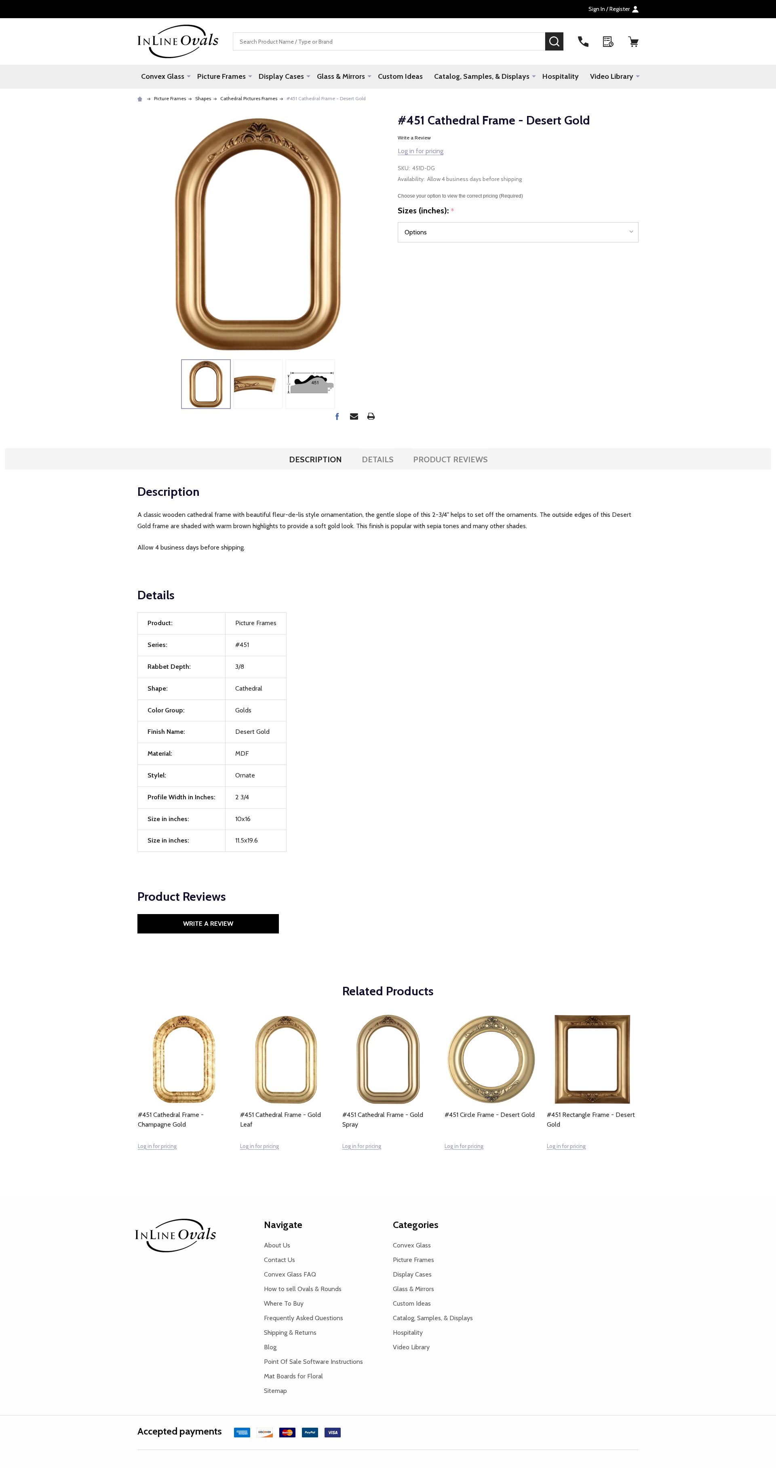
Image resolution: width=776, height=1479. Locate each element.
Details (378, 459)
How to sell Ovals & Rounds (303, 1289)
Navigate (283, 1224)
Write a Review (414, 138)
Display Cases (281, 76)
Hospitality (560, 76)
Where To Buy (284, 1303)
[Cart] (633, 41)
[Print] (371, 416)
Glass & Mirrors (341, 76)
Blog (270, 1347)
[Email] (354, 416)
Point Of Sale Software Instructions (313, 1361)
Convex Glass (162, 76)
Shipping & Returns (290, 1332)
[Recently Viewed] (608, 41)
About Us (277, 1245)
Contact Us (279, 1260)
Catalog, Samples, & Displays (481, 76)
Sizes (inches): (426, 211)
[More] (189, 76)
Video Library (611, 76)
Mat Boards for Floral (293, 1376)
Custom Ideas (400, 76)
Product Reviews (450, 459)
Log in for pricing (420, 151)
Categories (416, 1224)
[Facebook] (337, 416)
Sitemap (275, 1391)
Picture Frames (221, 76)
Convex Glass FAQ (290, 1274)
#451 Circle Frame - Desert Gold (490, 1115)
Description (315, 459)
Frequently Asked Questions (303, 1318)
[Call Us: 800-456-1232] (583, 41)
